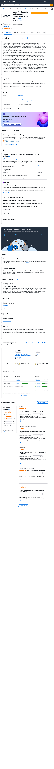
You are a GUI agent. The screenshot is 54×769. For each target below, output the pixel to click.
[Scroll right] (47, 32)
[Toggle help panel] (52, 8)
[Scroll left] (3, 32)
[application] (25, 379)
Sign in (51, 1)
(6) (11, 28)
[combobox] (25, 5)
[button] (20, 18)
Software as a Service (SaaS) (24, 104)
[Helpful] (8, 213)
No (18, 108)
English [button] (45, 1)
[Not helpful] (11, 213)
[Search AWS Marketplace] (51, 5)
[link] (42, 8)
